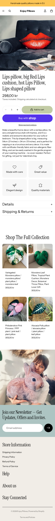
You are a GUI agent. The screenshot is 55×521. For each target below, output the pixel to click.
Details (8, 204)
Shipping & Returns (18, 211)
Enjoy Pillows (22, 511)
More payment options (28, 125)
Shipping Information (12, 452)
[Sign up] (48, 428)
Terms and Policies (27, 517)
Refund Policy (8, 461)
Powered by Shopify (36, 511)
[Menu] (3, 11)
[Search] (9, 11)
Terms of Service (10, 466)
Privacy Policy (8, 457)
